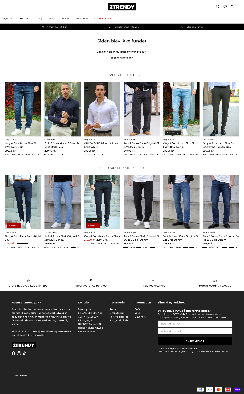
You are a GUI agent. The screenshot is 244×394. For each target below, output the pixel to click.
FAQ (137, 309)
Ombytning (117, 312)
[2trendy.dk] (122, 6)
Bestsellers (25, 18)
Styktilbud (82, 18)
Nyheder (8, 18)
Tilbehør (64, 18)
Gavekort (140, 316)
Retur (113, 309)
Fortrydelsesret (119, 316)
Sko (51, 18)
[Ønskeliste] (225, 7)
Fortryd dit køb (119, 320)
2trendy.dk (23, 375)
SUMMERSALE (102, 18)
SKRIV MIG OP (195, 341)
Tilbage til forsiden (122, 57)
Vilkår (138, 312)
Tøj (40, 18)
